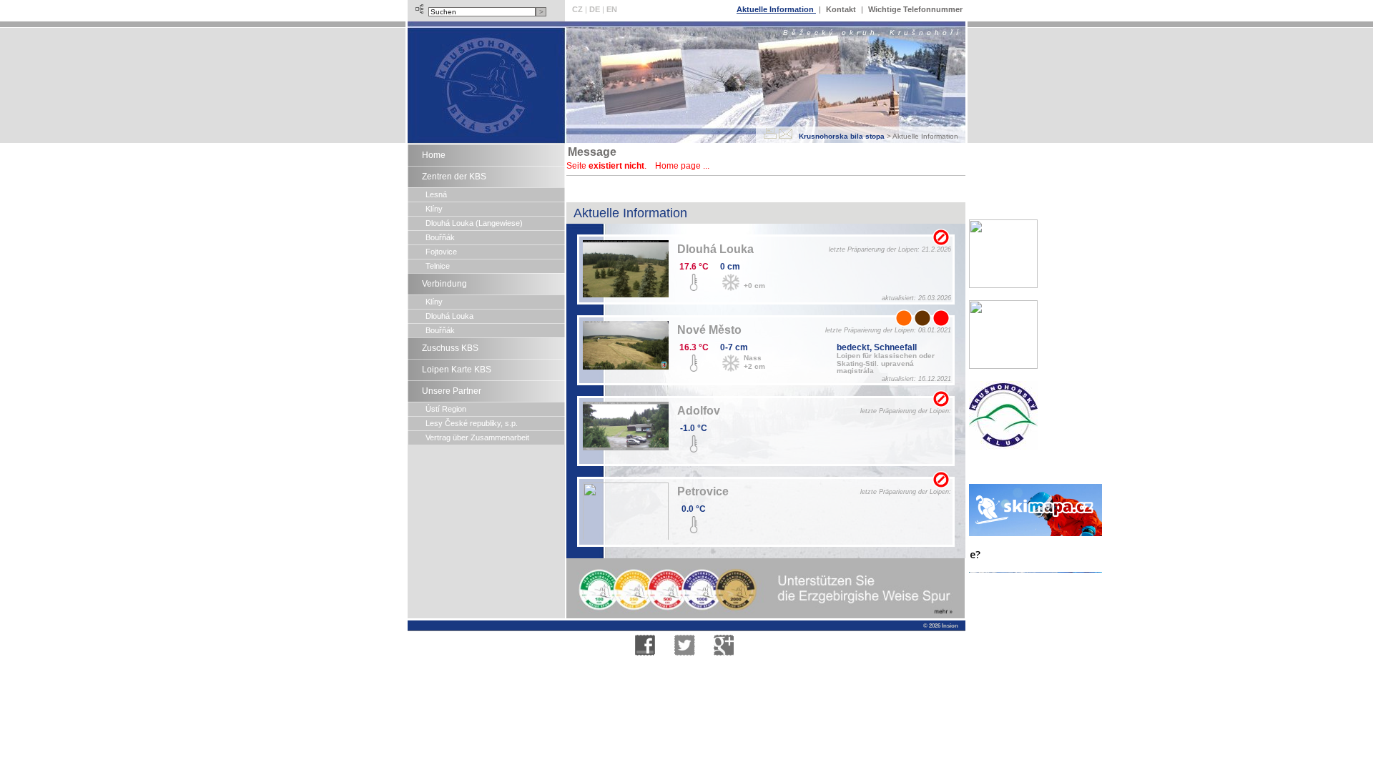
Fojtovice (441, 251)
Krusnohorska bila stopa (842, 136)
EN (611, 9)
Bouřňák (440, 237)
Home (434, 155)
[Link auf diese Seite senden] (785, 133)
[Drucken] (770, 133)
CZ (577, 9)
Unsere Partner (451, 391)
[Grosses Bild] (626, 272)
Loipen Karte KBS (456, 370)
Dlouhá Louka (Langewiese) (474, 223)
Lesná (436, 194)
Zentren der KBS (454, 177)
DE (594, 9)
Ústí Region (445, 409)
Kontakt (842, 9)
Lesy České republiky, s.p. (471, 423)
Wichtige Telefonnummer (915, 9)
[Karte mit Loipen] (940, 237)
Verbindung (444, 284)
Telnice (437, 266)
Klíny (434, 208)
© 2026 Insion (940, 625)
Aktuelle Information (776, 9)
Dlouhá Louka (449, 316)
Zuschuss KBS (450, 348)
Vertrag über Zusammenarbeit (477, 437)
